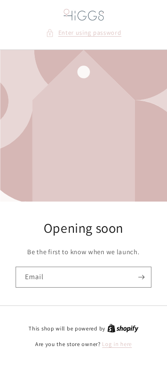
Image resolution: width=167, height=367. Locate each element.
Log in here (117, 344)
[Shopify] (122, 328)
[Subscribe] (141, 277)
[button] (84, 32)
